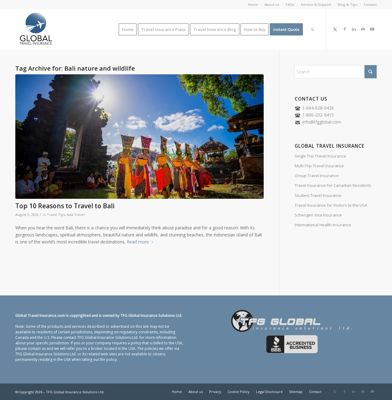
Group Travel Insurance (317, 175)
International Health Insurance (323, 225)
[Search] (312, 29)
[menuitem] (253, 4)
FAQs (290, 4)
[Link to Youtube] (372, 29)
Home (253, 4)
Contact (370, 4)
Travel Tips (56, 214)
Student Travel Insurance (318, 195)
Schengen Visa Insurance (318, 215)
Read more (138, 242)
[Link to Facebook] (344, 29)
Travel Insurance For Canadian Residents (333, 185)
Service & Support (316, 4)
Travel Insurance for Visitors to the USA (331, 205)
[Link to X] (335, 29)
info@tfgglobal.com (321, 122)
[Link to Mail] (363, 29)
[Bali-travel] (139, 136)
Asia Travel (76, 214)
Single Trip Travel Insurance (320, 156)
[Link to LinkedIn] (353, 29)
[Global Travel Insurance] (35, 29)
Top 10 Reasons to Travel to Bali (65, 206)
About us (272, 4)
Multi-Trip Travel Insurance (319, 166)
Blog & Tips (347, 4)
